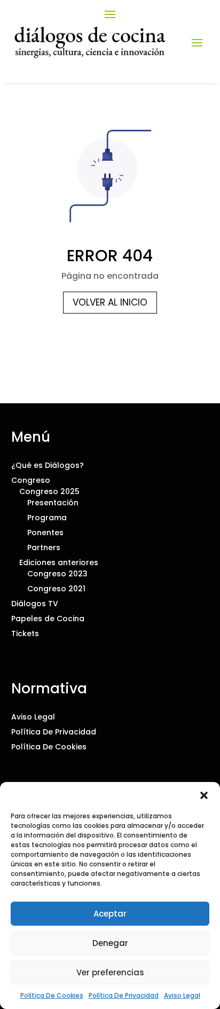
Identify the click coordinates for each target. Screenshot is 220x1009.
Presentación (52, 502)
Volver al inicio (110, 302)
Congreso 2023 (57, 573)
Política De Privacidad (124, 995)
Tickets (25, 633)
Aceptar (110, 913)
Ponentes (45, 532)
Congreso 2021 (56, 588)
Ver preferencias (110, 972)
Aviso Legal (182, 995)
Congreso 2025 (49, 491)
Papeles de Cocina (47, 618)
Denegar (110, 943)
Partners (43, 547)
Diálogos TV (34, 603)
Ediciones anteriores (58, 562)
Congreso (30, 480)
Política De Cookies (51, 995)
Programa (47, 517)
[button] (204, 795)
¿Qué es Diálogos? (47, 465)
